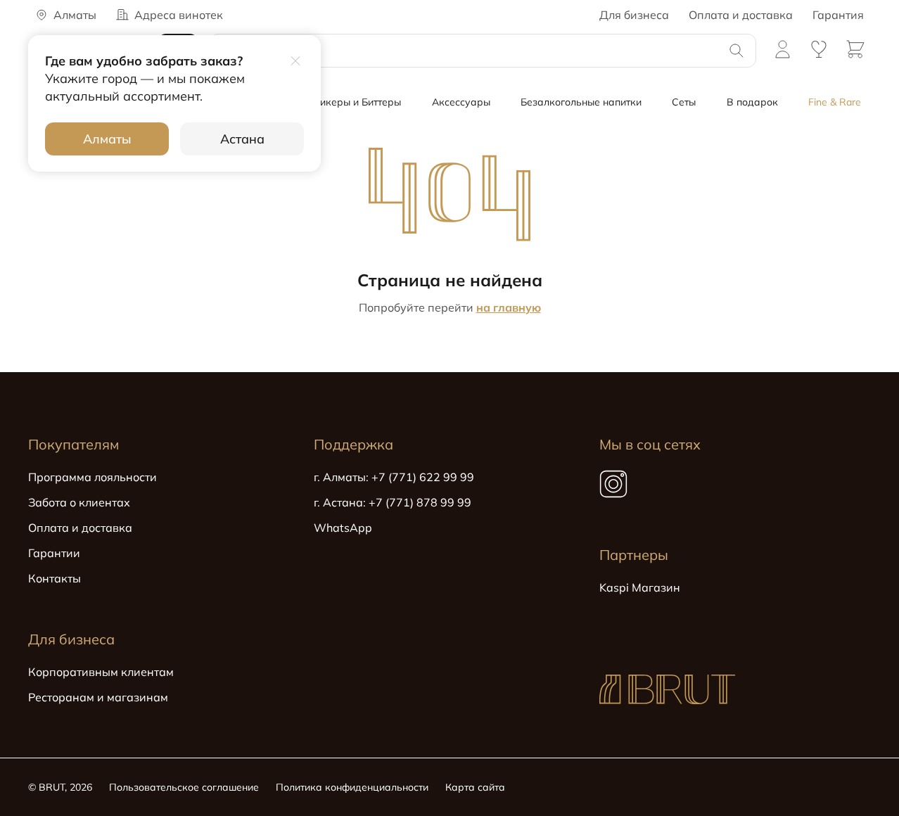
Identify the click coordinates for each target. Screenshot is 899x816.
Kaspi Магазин (639, 587)
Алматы (107, 139)
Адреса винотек (178, 15)
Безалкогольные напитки (581, 102)
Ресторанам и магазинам (98, 697)
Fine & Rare (834, 102)
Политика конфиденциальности (352, 787)
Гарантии (54, 553)
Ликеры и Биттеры (356, 102)
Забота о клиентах (79, 502)
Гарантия (838, 15)
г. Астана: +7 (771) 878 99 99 (392, 502)
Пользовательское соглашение (184, 787)
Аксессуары (461, 102)
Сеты (684, 102)
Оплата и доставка (741, 15)
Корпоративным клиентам (101, 672)
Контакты (54, 578)
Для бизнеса (634, 15)
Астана (242, 139)
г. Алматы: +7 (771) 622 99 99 (394, 477)
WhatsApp (343, 528)
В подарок (752, 102)
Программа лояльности (92, 477)
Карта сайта (475, 787)
